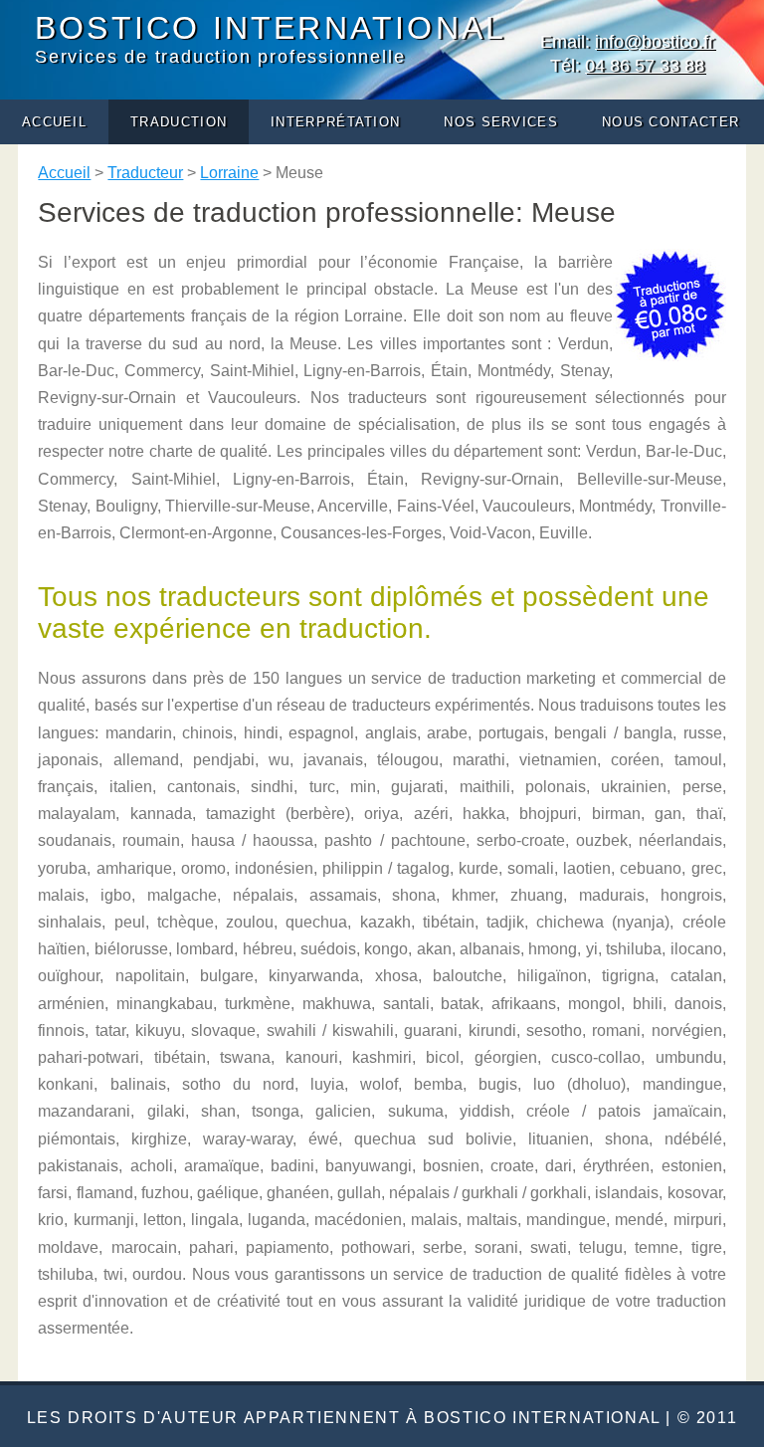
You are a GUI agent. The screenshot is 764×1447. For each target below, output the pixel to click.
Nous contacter (670, 121)
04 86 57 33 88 (644, 66)
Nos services (501, 121)
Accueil (54, 121)
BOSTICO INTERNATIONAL (270, 28)
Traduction (178, 121)
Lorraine (229, 172)
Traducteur (145, 172)
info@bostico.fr (654, 42)
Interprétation (335, 121)
